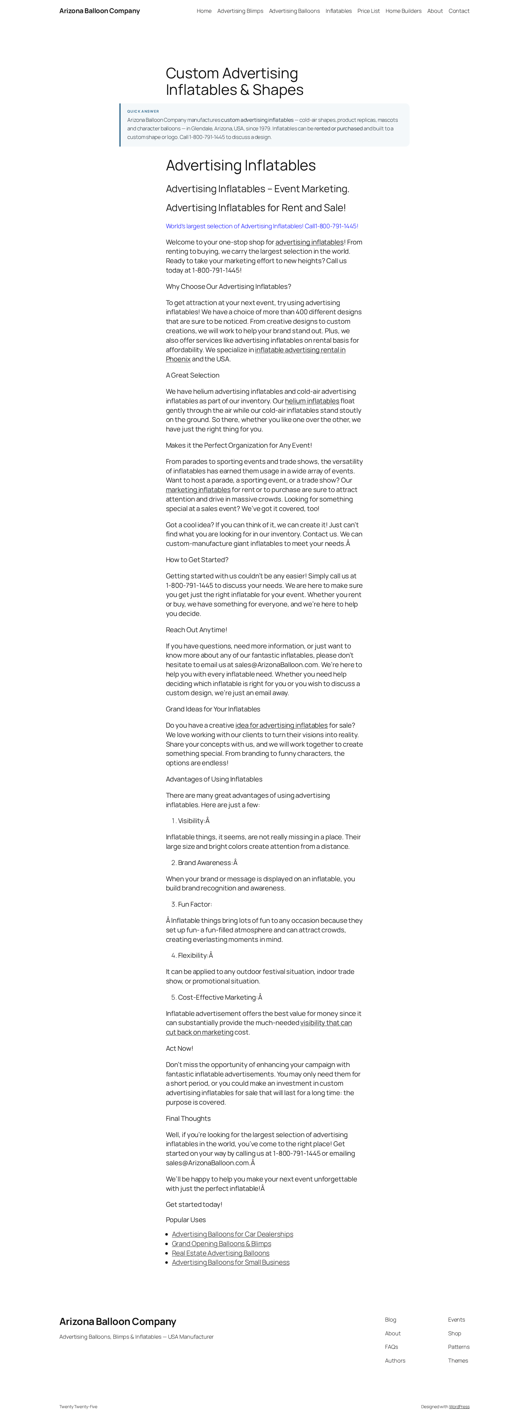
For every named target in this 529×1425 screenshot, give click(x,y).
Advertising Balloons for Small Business (231, 1262)
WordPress (459, 1406)
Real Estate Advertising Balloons (221, 1253)
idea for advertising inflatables (281, 725)
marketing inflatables (198, 489)
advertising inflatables (310, 242)
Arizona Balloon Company (99, 10)
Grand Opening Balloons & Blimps (221, 1243)
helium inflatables (312, 400)
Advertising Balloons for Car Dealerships (232, 1234)
